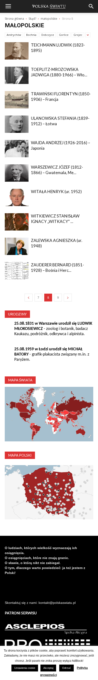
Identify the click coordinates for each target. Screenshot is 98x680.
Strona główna (14, 19)
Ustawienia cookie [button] (24, 667)
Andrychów (14, 35)
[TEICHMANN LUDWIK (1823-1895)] (17, 51)
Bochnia (31, 35)
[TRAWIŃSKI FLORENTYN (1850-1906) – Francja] (17, 99)
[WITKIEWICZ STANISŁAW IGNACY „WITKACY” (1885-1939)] (17, 222)
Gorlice (64, 35)
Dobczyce (47, 35)
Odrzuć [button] (66, 667)
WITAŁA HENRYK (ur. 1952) (56, 191)
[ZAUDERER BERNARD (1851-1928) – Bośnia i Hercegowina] (17, 270)
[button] (91, 6)
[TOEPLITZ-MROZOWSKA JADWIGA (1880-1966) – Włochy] (17, 75)
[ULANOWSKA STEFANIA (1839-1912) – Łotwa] (17, 124)
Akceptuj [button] (48, 667)
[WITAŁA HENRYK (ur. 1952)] (17, 197)
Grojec (78, 35)
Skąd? (32, 19)
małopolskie (49, 19)
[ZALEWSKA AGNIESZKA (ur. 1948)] (17, 246)
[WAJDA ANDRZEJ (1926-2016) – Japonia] (17, 148)
